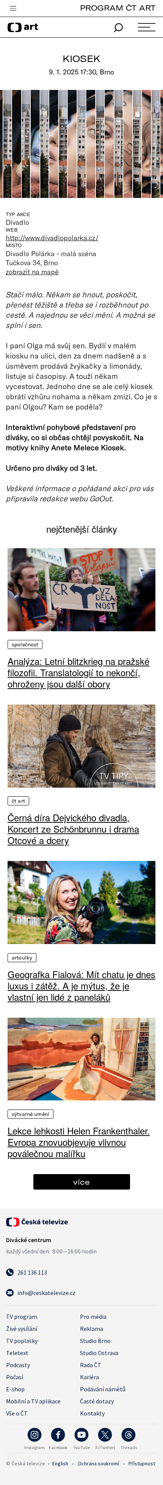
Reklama (91, 1328)
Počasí (14, 1377)
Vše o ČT (17, 1413)
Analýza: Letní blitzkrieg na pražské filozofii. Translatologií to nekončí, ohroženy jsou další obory (78, 672)
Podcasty (18, 1365)
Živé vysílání (21, 1328)
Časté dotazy (97, 1401)
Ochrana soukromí (98, 1463)
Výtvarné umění (30, 1114)
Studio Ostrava (99, 1353)
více (81, 1182)
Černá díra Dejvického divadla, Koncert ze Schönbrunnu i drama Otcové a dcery (73, 829)
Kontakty (92, 1413)
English (60, 1463)
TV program (21, 1316)
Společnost (25, 644)
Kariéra (89, 1377)
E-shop (15, 1389)
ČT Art (18, 800)
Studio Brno (95, 1340)
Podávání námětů (102, 1389)
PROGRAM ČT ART (117, 7)
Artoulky (22, 957)
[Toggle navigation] (13, 8)
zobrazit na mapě (32, 271)
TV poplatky (22, 1340)
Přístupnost (142, 1463)
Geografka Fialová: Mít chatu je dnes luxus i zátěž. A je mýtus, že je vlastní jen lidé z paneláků (81, 986)
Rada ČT (90, 1365)
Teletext (17, 1353)
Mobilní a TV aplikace (33, 1401)
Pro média (93, 1316)
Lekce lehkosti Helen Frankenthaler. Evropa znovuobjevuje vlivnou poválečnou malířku (79, 1142)
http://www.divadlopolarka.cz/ (52, 237)
